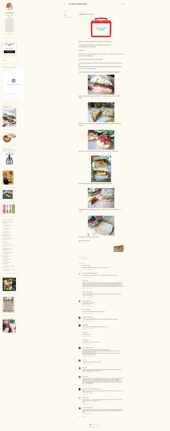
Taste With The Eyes (7, 221)
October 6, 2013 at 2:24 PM (87, 413)
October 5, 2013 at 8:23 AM (87, 385)
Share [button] (65, 11)
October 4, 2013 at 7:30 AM (87, 269)
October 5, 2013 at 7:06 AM (87, 372)
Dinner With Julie (7, 256)
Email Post (84, 256)
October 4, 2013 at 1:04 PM (87, 336)
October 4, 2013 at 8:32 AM (87, 288)
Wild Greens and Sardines (8, 266)
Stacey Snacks (78, 3)
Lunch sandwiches (68, 17)
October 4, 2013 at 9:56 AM (87, 313)
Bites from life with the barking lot (90, 388)
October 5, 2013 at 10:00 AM (87, 393)
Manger (4, 241)
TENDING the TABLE (8, 245)
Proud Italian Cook (86, 347)
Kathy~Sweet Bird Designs (88, 273)
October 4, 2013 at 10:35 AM (87, 328)
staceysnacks (14, 98)
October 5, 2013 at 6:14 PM (87, 403)
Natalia (84, 376)
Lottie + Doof (6, 231)
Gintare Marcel (98, 427)
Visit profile (9, 34)
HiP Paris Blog (6, 228)
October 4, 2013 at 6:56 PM (87, 356)
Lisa (83, 360)
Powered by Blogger (95, 424)
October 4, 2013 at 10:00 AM (87, 321)
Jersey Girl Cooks (86, 317)
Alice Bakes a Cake (7, 235)
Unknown (84, 397)
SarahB (84, 324)
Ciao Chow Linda (86, 407)
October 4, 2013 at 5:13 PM (87, 343)
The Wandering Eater (8, 252)
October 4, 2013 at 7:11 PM (87, 363)
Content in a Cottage (7, 238)
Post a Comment (82, 416)
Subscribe (9, 51)
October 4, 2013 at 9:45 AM (87, 305)
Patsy (83, 367)
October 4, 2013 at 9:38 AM (87, 297)
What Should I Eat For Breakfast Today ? (8, 249)
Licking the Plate (7, 262)
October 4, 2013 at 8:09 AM (87, 277)
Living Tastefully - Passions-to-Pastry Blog (9, 270)
